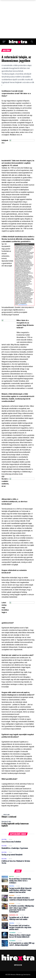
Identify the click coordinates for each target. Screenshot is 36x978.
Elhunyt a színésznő (9, 816)
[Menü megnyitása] (4, 41)
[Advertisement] (18, 19)
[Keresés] (31, 41)
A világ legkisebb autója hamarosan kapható (15, 823)
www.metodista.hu (22, 304)
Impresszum (18, 965)
